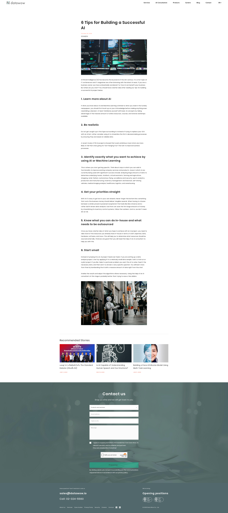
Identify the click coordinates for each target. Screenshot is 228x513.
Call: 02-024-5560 (72, 499)
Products (176, 3)
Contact (208, 3)
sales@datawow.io (73, 493)
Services (147, 3)
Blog (198, 3)
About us (62, 507)
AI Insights (84, 36)
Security (97, 507)
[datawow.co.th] (16, 2)
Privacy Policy (88, 507)
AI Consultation (161, 3)
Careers (188, 3)
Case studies (78, 507)
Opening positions (155, 493)
